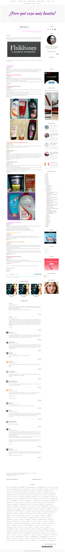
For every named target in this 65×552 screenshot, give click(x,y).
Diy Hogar (20, 496)
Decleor (21, 538)
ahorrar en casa (37, 494)
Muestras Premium (45, 506)
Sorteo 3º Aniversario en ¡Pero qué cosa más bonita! (54, 153)
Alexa (12, 536)
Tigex (13, 508)
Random (54, 487)
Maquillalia (8, 532)
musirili (10, 410)
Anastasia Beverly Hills (42, 519)
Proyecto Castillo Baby (19, 540)
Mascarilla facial (9, 498)
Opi (52, 532)
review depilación (50, 502)
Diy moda (51, 521)
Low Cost (34, 513)
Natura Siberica (28, 532)
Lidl (42, 530)
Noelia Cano (11, 332)
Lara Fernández (12, 371)
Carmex (22, 521)
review (15, 150)
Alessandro (34, 519)
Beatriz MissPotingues (13, 381)
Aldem (8, 536)
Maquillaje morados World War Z (51, 194)
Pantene (21, 525)
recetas (30, 504)
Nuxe (13, 540)
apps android (15, 504)
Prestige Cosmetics (36, 500)
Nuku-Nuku (47, 275)
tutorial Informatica (51, 540)
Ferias (29, 498)
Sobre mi (45, 251)
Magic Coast (51, 523)
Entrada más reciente (12, 479)
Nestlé (39, 502)
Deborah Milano (9, 494)
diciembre (48, 185)
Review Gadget (51, 494)
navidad (16, 502)
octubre (47, 188)
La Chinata (28, 513)
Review (8, 487)
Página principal (47, 248)
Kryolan (33, 523)
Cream (34, 521)
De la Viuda (15, 513)
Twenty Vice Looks (28, 494)
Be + (14, 517)
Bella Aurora (50, 519)
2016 (46, 180)
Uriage (13, 534)
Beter (19, 517)
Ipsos (22, 530)
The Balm (8, 508)
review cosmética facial (24, 489)
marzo (47, 220)
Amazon (43, 515)
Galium (38, 538)
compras (33, 489)
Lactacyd (32, 530)
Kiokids (53, 538)
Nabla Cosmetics (14, 525)
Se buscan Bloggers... (54, 162)
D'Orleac (39, 521)
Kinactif (33, 276)
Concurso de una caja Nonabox (37, 32)
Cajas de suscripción (31, 487)
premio (16, 498)
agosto (47, 190)
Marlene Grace (15, 532)
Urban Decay (53, 496)
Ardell (25, 527)
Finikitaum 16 (48, 195)
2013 (46, 184)
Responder (39, 314)
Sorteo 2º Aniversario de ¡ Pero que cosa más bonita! (54, 134)
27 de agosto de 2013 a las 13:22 (13, 430)
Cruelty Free (27, 502)
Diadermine (16, 506)
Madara (53, 530)
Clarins (37, 508)
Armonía (30, 527)
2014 (46, 182)
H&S (24, 276)
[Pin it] (40, 274)
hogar (38, 515)
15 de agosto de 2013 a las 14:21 (13, 411)
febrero (47, 221)
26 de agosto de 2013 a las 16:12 (13, 422)
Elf (29, 506)
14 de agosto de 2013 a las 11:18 (13, 354)
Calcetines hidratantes (44, 536)
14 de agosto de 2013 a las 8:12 (13, 304)
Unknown (47, 276)
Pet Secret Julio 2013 (49, 207)
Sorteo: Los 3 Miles (53, 125)
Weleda (18, 508)
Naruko (8, 540)
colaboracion (33, 534)
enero (47, 222)
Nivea (8, 500)
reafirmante (27, 519)
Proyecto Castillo (45, 500)
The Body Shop (45, 496)
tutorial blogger (14, 500)
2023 (46, 173)
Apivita (21, 527)
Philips (14, 515)
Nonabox (47, 489)
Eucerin (55, 508)
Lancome (37, 530)
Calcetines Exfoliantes (34, 536)
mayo (47, 217)
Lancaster (44, 523)
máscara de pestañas (23, 504)
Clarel (20, 500)
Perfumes (8, 504)
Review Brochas (53, 500)
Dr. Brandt (49, 508)
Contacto (46, 250)
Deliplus (13, 276)
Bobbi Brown (9, 513)
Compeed (8, 538)
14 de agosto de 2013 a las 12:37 (13, 362)
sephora (21, 494)
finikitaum (17, 276)
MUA (40, 513)
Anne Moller (49, 515)
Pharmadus (8, 515)
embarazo (39, 534)
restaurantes (46, 534)
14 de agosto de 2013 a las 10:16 (13, 343)
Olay (48, 532)
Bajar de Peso (9, 517)
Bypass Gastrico (15, 521)
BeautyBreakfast (48, 504)
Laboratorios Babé (27, 500)
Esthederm (32, 538)
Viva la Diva (19, 534)
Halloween (36, 517)
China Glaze (28, 521)
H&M (33, 506)
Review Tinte (35, 498)
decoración (48, 525)
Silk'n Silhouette (9, 519)
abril (47, 218)
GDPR (45, 253)
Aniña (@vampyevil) (12, 421)
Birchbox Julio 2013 (49, 213)
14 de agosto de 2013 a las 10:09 (13, 333)
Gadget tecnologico (26, 523)
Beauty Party (41, 504)
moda (16, 494)
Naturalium (43, 532)
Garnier (21, 276)
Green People (16, 530)
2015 (46, 181)
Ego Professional (23, 506)
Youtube (42, 525)
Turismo (16, 519)
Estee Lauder (9, 530)
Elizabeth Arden (9, 523)
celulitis (21, 519)
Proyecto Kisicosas (21, 515)
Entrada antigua (37, 479)
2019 (46, 176)
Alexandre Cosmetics (19, 536)
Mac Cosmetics (53, 498)
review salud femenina (42, 540)
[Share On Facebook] (37, 274)
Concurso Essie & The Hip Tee (51, 210)
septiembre (48, 189)
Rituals (28, 515)
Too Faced (8, 489)
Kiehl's (48, 538)
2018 (46, 177)
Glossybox (53, 489)
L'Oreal (36, 276)
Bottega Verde (31, 508)
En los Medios (46, 252)
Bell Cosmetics (22, 498)
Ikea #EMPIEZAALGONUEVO (51, 212)
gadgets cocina (34, 540)
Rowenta (8, 534)
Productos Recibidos (29, 525)
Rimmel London (9, 502)
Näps (48, 517)
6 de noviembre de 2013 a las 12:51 (13, 450)
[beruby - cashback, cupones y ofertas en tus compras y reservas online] (51, 83)
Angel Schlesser (9, 527)
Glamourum (27, 496)
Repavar (27, 540)
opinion (41, 498)
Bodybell (47, 527)
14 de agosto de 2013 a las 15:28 (13, 382)
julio (47, 214)
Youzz (33, 515)
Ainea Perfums (53, 534)
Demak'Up (45, 521)
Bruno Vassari (9, 506)
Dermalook (42, 508)
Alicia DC (10, 389)
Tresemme (18, 277)
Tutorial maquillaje (40, 487)
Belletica (36, 527)
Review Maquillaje (21, 487)
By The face (8, 521)
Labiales (38, 523)
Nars (44, 513)
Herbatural (28, 276)
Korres (27, 530)
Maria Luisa (11, 361)
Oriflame (49, 513)
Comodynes (30, 517)
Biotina (41, 527)
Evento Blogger (40, 489)
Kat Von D (42, 517)
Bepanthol (24, 508)
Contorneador (15, 538)
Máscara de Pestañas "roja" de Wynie (51, 90)
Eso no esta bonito (17, 523)
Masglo (8, 525)
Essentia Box (22, 513)
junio (47, 216)
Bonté (47, 498)
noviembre (48, 186)
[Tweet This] (35, 274)
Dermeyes (26, 538)
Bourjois (24, 517)
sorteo (48, 487)
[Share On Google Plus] (39, 274)
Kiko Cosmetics (15, 489)
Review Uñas (9, 496)
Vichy (43, 502)
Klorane (38, 506)
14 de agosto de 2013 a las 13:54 (13, 372)
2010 (46, 226)
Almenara (26, 536)
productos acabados (10, 277)
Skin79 (52, 506)
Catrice (15, 496)
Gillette (43, 538)
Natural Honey (36, 532)
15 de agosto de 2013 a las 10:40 (13, 404)
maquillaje (14, 487)
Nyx (39, 496)
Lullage (47, 530)
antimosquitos (26, 534)
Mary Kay (21, 532)
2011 (46, 225)
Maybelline (34, 496)
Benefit (22, 502)
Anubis (15, 527)
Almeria (35, 504)
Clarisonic (51, 536)
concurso (44, 494)
